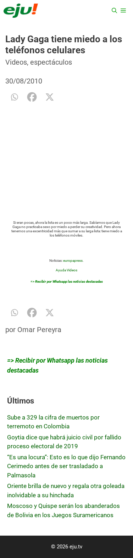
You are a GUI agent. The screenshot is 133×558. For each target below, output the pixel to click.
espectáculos (51, 62)
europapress (73, 260)
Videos (16, 62)
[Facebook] (32, 97)
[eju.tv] (21, 10)
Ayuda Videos (66, 270)
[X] (49, 97)
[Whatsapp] (14, 97)
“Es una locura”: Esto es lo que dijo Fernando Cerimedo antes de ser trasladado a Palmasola (66, 466)
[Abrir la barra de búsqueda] (114, 10)
